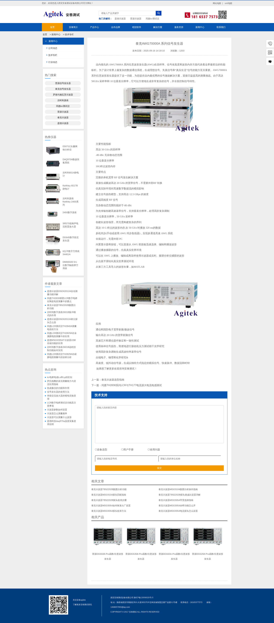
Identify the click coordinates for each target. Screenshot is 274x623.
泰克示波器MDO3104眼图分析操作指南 (178, 489)
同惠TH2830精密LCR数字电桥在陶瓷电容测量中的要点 (62, 300)
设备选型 (102, 449)
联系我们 (221, 27)
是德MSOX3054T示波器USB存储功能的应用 (61, 342)
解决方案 (157, 27)
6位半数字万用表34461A (71, 253)
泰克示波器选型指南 (112, 379)
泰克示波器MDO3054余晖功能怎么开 (177, 505)
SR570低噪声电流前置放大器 (70, 225)
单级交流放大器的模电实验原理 (61, 397)
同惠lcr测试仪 (152, 18)
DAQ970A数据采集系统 (71, 161)
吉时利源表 (62, 100)
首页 (52, 27)
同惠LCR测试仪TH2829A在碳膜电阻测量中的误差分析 (62, 355)
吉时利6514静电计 (71, 174)
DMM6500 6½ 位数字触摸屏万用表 (70, 265)
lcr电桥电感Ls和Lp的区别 (59, 377)
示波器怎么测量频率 (57, 413)
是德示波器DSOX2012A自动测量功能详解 (62, 293)
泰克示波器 (62, 117)
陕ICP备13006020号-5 (143, 597)
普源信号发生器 (63, 83)
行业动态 (52, 62)
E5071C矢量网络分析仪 (70, 148)
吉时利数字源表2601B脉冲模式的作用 (61, 314)
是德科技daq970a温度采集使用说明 (61, 422)
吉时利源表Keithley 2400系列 (70, 201)
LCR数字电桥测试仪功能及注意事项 (61, 404)
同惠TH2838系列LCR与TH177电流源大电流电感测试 (131, 385)
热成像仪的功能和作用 (58, 388)
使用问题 (155, 449)
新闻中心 (200, 27)
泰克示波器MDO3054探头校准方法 (108, 511)
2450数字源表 (70, 212)
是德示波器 (120, 18)
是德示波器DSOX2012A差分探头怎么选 (62, 321)
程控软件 (136, 27)
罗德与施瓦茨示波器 (63, 94)
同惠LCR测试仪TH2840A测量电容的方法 (62, 328)
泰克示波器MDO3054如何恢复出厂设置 (110, 505)
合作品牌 (115, 27)
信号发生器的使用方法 (58, 392)
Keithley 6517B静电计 (70, 187)
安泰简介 (73, 27)
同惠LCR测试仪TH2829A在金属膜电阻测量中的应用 (62, 335)
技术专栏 (69, 34)
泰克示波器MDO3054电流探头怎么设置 (178, 511)
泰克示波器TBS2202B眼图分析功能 (61, 307)
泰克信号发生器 (63, 89)
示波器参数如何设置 (57, 409)
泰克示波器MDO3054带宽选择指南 (176, 500)
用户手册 (128, 449)
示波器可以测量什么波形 (59, 417)
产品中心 (94, 27)
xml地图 (228, 3)
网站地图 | (218, 3)
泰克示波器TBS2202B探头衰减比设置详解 (179, 494)
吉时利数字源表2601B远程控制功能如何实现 (61, 349)
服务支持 (178, 27)
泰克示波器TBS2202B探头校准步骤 (109, 500)
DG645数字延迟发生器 (71, 239)
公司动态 (52, 48)
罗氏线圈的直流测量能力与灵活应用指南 (61, 382)
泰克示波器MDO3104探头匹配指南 (108, 494)
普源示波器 (135, 18)
